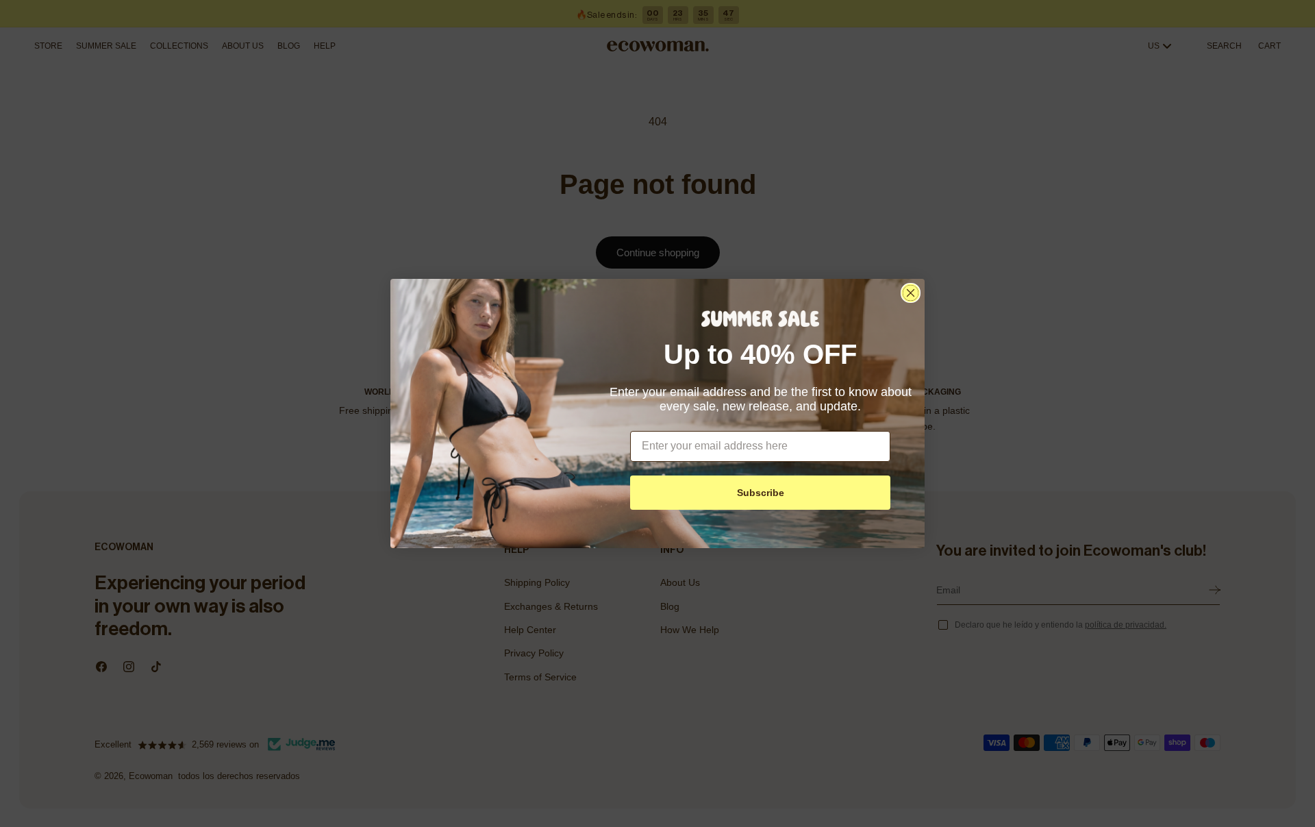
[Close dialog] (910, 292)
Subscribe (760, 492)
